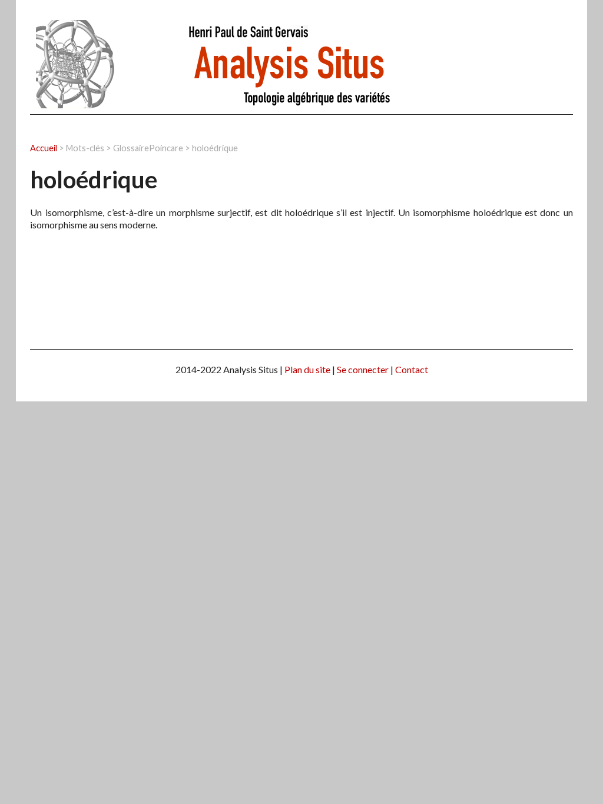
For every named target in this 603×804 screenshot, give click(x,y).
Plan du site (307, 369)
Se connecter (363, 369)
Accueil (43, 148)
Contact (411, 369)
